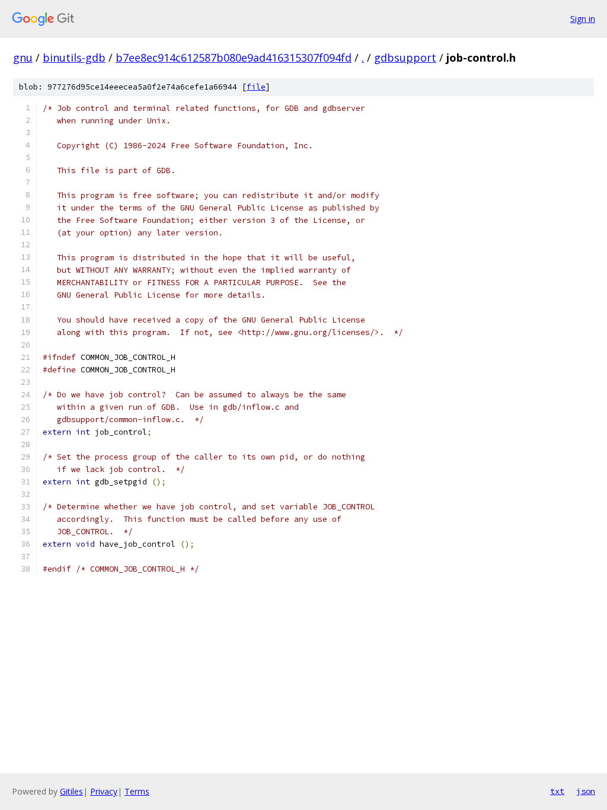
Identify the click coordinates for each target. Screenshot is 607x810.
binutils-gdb (74, 57)
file (256, 87)
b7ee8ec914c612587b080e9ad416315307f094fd (234, 57)
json (585, 791)
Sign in (582, 18)
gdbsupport (405, 57)
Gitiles (71, 791)
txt (557, 791)
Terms (136, 791)
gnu (23, 57)
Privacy (103, 791)
